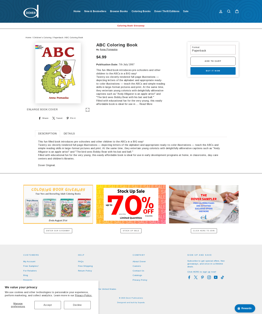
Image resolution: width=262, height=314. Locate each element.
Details (69, 133)
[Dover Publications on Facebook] (189, 277)
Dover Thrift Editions (166, 11)
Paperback (58, 38)
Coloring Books (141, 11)
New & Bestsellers (95, 11)
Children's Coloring (42, 38)
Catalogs (137, 275)
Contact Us (138, 271)
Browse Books (119, 11)
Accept (48, 305)
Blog (25, 275)
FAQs (81, 261)
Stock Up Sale (131, 231)
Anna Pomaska (109, 49)
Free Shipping (85, 266)
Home (77, 11)
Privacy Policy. (83, 295)
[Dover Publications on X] (196, 277)
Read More (146, 104)
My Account (29, 261)
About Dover (139, 261)
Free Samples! (31, 266)
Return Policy (85, 271)
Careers (137, 266)
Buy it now (213, 71)
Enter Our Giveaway (58, 231)
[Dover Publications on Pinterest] (202, 277)
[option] (131, 25)
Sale (185, 11)
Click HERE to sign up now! (201, 272)
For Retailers (30, 271)
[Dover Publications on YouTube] (216, 277)
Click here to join (204, 231)
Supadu (141, 302)
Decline (77, 305)
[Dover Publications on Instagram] (209, 277)
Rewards (27, 280)
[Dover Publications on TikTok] (222, 277)
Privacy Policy (140, 280)
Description (47, 133)
